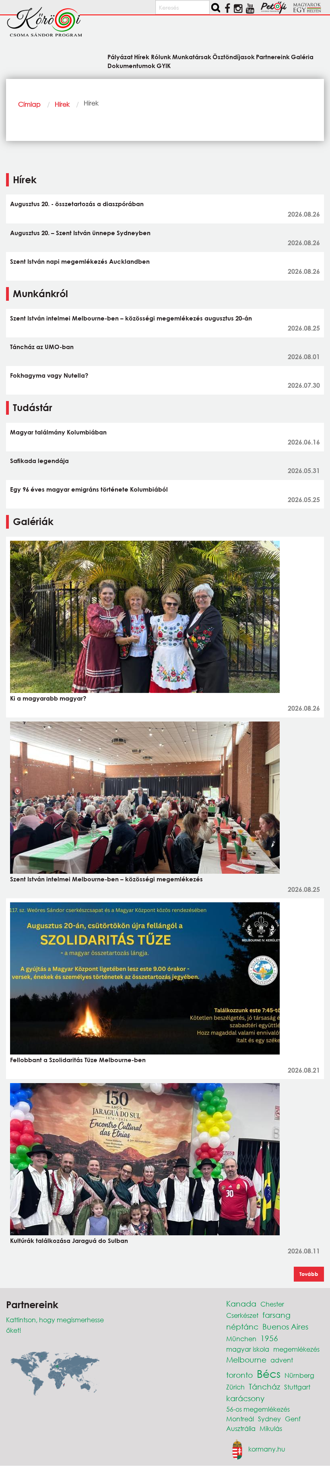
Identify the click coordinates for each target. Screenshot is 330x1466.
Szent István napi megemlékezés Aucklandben (80, 261)
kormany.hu (266, 1448)
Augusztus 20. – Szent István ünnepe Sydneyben (80, 232)
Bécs (268, 1373)
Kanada (241, 1303)
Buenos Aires (285, 1326)
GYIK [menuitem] (164, 65)
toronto (239, 1374)
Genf (293, 1418)
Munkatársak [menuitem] (191, 56)
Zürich (235, 1387)
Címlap (29, 104)
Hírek (62, 104)
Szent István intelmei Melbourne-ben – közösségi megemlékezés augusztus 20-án (131, 318)
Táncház (264, 1386)
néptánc (242, 1326)
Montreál (240, 1418)
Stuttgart (297, 1387)
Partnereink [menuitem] (273, 56)
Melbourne (246, 1359)
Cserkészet (242, 1315)
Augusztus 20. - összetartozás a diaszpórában (77, 203)
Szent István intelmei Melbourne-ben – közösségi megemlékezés (106, 879)
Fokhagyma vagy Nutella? (49, 375)
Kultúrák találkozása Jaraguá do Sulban (69, 1240)
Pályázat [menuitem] (120, 56)
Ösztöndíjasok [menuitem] (233, 56)
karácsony (245, 1398)
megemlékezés (296, 1349)
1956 (269, 1338)
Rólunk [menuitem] (161, 56)
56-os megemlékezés (258, 1409)
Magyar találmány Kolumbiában (58, 432)
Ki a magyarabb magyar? (48, 698)
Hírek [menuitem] (141, 56)
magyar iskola (247, 1349)
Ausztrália (241, 1428)
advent (281, 1360)
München (241, 1338)
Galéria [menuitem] (302, 56)
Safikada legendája (39, 460)
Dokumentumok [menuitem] (131, 65)
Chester (272, 1304)
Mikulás (271, 1428)
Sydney (269, 1418)
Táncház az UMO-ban (42, 346)
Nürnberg (299, 1375)
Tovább (308, 1274)
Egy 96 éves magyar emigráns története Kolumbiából (89, 489)
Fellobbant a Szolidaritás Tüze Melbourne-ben (78, 1059)
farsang (276, 1314)
